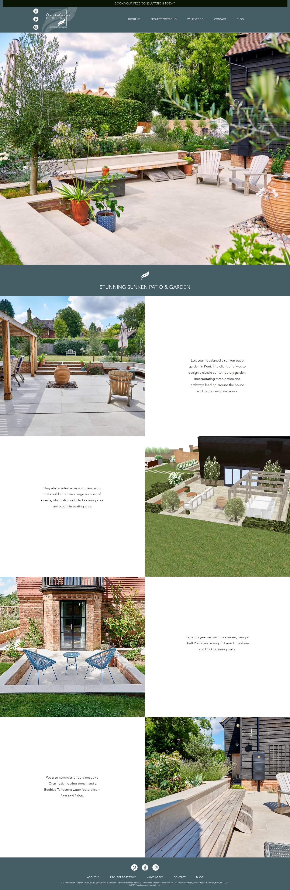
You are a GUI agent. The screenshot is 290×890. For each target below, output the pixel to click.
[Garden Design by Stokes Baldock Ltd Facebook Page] (35, 19)
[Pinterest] (35, 11)
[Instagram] (35, 27)
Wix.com (156, 885)
